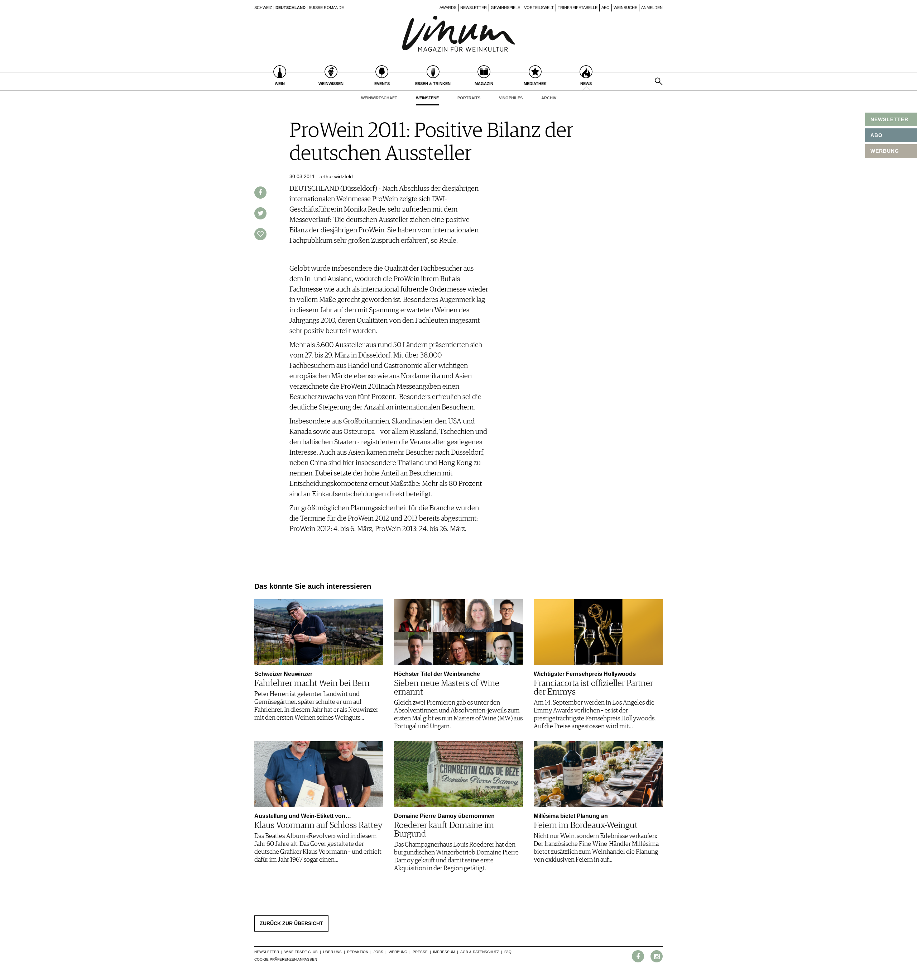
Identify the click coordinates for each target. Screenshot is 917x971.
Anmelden (652, 7)
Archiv (548, 98)
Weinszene (427, 98)
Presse (420, 952)
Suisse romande (326, 7)
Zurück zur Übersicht (291, 923)
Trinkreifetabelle (577, 7)
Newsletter (473, 7)
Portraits (468, 98)
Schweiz (263, 7)
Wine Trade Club (301, 952)
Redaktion (357, 952)
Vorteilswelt (539, 7)
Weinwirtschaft (379, 98)
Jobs (378, 952)
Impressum (444, 952)
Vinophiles (511, 98)
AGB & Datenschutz (479, 952)
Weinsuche (625, 7)
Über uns (332, 952)
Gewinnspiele (505, 7)
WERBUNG (884, 151)
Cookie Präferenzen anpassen (285, 959)
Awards (448, 7)
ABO (876, 135)
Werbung (398, 952)
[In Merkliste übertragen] (260, 234)
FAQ (508, 952)
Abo (605, 7)
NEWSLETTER (889, 119)
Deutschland (290, 7)
